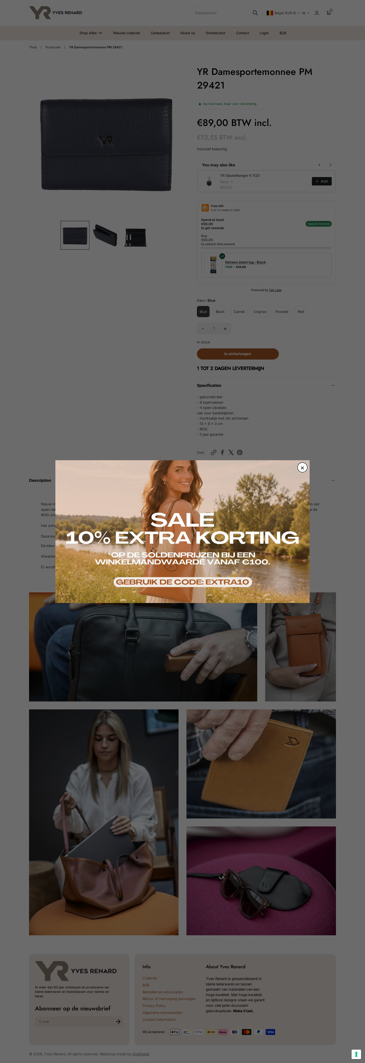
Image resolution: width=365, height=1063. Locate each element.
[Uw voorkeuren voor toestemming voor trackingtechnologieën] (356, 1054)
